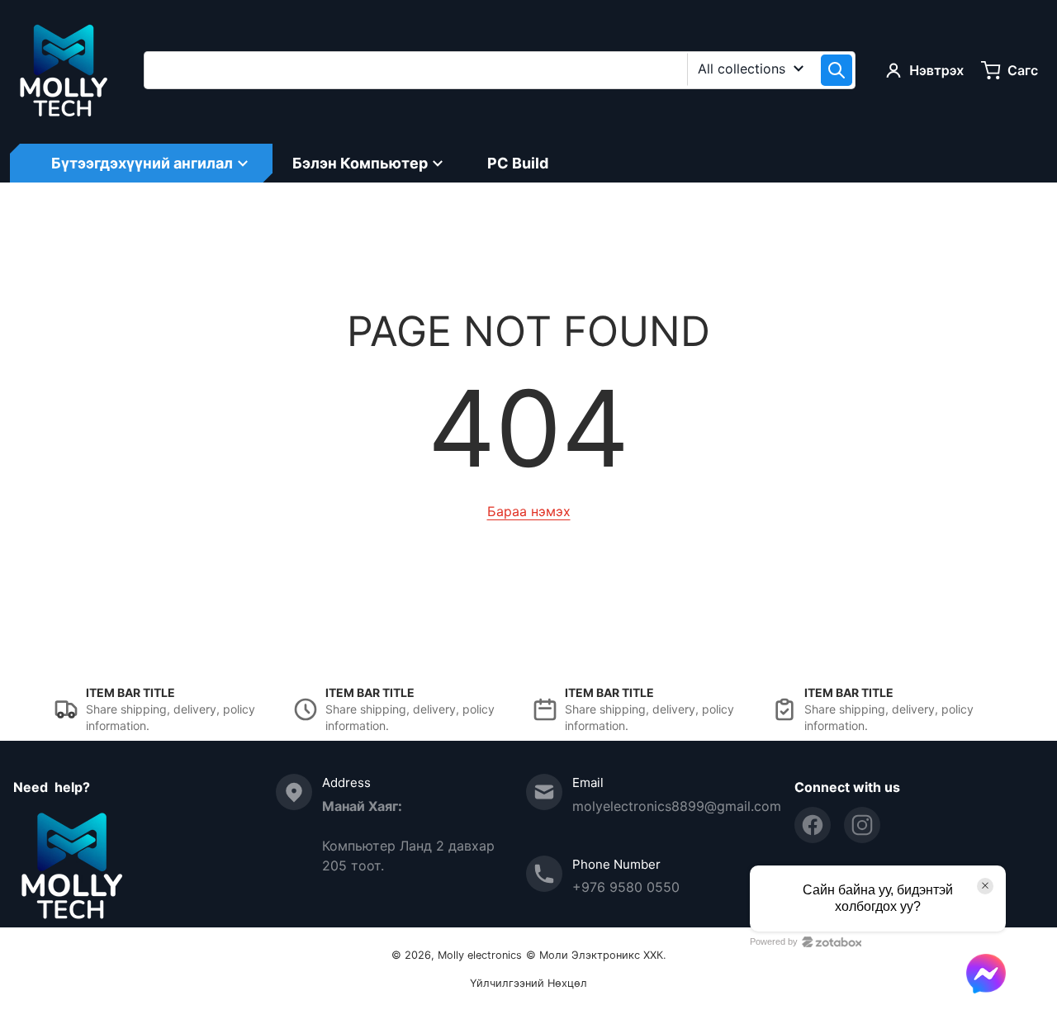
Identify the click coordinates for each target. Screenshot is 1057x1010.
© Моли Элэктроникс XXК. (596, 955)
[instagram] (862, 825)
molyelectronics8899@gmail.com (676, 806)
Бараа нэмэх (529, 511)
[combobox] (500, 70)
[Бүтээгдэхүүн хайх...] (836, 70)
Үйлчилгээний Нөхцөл (528, 983)
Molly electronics (480, 955)
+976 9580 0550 (626, 887)
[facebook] (812, 825)
